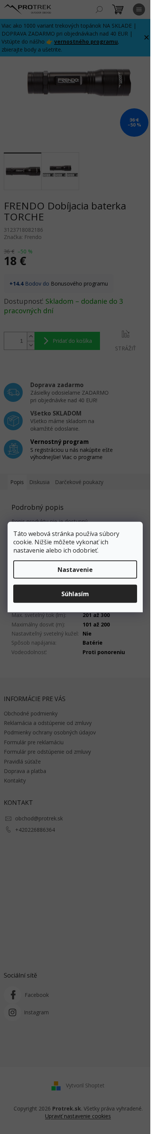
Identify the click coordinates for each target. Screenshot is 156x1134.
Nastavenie (75, 569)
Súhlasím (75, 594)
